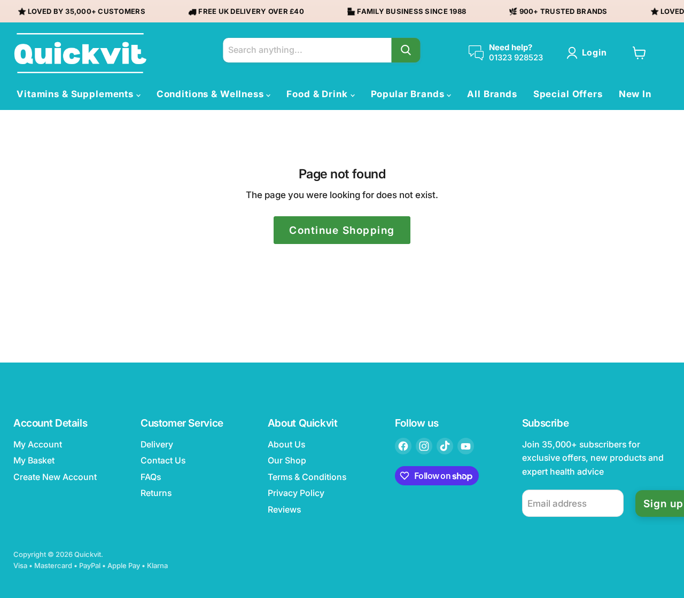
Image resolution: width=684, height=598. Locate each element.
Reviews (284, 510)
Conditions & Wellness (212, 94)
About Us (286, 444)
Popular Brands (409, 94)
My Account (37, 444)
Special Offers (568, 94)
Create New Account (55, 477)
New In (635, 94)
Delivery (157, 444)
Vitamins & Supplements (76, 94)
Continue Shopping (342, 230)
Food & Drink (318, 94)
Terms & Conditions (307, 477)
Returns (156, 493)
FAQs (151, 477)
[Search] (405, 50)
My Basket (34, 460)
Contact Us (163, 460)
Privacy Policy (296, 493)
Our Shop (287, 460)
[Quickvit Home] (80, 53)
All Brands (492, 94)
